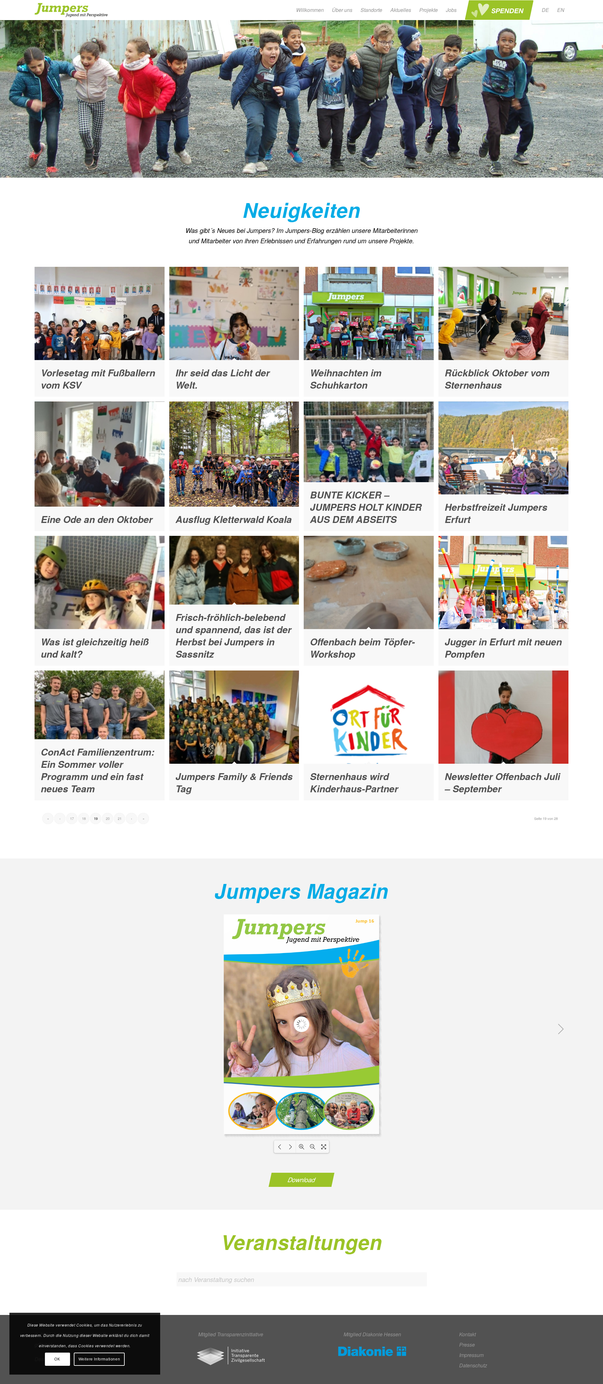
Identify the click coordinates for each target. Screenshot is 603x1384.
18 (84, 818)
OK (57, 1359)
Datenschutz (473, 1365)
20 (108, 818)
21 (120, 818)
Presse (467, 1344)
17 (72, 818)
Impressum (471, 1355)
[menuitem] (310, 10)
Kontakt (467, 1334)
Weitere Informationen (99, 1359)
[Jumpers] (72, 10)
